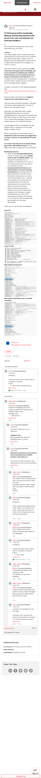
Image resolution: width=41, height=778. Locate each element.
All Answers (8, 396)
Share (28, 360)
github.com (14, 342)
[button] (20, 776)
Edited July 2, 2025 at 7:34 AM (18, 29)
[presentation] (8, 343)
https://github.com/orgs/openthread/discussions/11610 (22, 345)
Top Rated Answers (11, 366)
